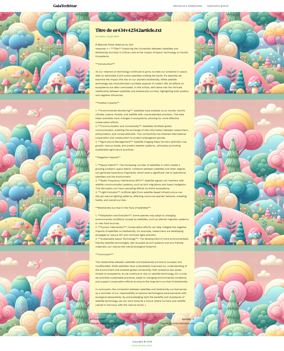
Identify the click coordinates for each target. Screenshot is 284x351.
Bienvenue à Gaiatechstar (187, 5)
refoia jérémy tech (142, 345)
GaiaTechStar (65, 5)
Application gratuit (217, 5)
